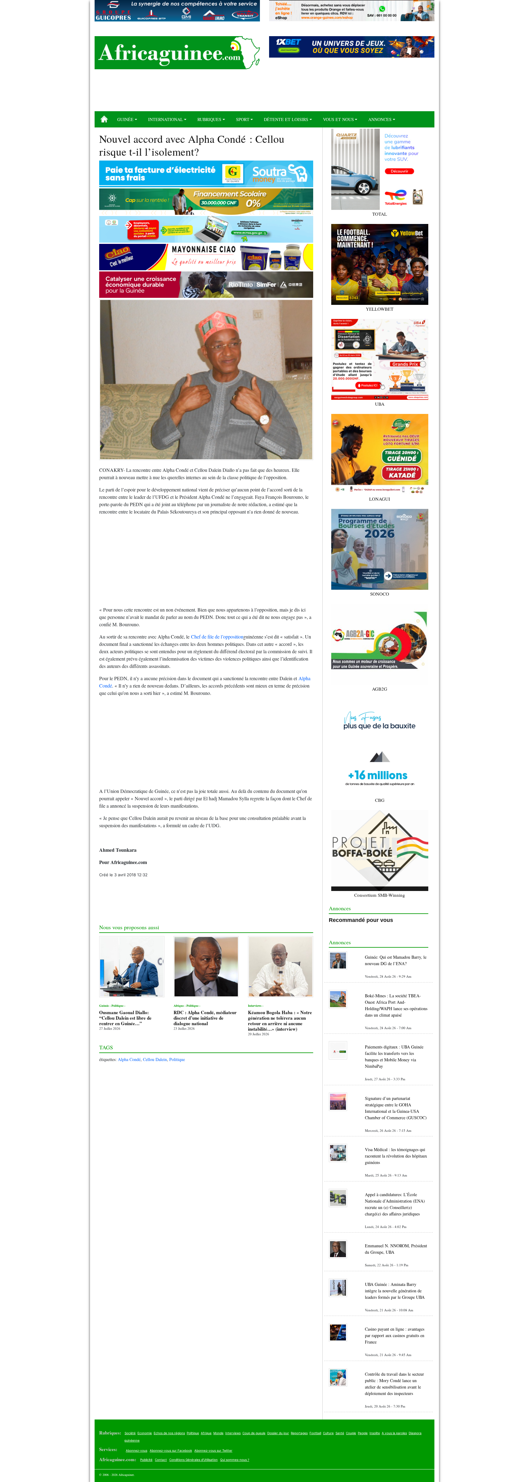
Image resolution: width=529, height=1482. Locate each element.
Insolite (375, 1433)
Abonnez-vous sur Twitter (213, 1450)
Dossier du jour (278, 1433)
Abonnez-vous (136, 1450)
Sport (242, 119)
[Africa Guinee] (177, 52)
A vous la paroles (394, 1433)
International (165, 119)
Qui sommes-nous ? (234, 1459)
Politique (177, 1059)
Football (315, 1433)
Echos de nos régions (169, 1433)
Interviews (233, 1433)
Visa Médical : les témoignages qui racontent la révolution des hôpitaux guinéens (396, 1156)
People (363, 1433)
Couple (351, 1433)
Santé (340, 1433)
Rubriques (209, 119)
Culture (328, 1433)
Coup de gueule (253, 1433)
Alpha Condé (129, 1059)
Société (130, 1433)
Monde (218, 1433)
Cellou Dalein (155, 1059)
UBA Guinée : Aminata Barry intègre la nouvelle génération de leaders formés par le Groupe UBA (395, 1290)
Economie (144, 1433)
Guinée (125, 119)
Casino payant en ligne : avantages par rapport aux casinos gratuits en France (394, 1335)
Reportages (299, 1433)
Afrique (206, 1433)
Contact (161, 1459)
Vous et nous (338, 119)
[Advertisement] (264, 92)
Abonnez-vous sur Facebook (171, 1450)
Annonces (380, 119)
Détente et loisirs (286, 119)
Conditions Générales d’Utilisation (193, 1459)
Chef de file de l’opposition (217, 636)
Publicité (146, 1459)
